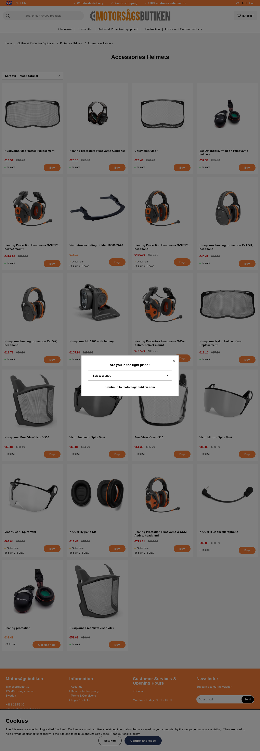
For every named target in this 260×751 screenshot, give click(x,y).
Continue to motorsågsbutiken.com (130, 387)
